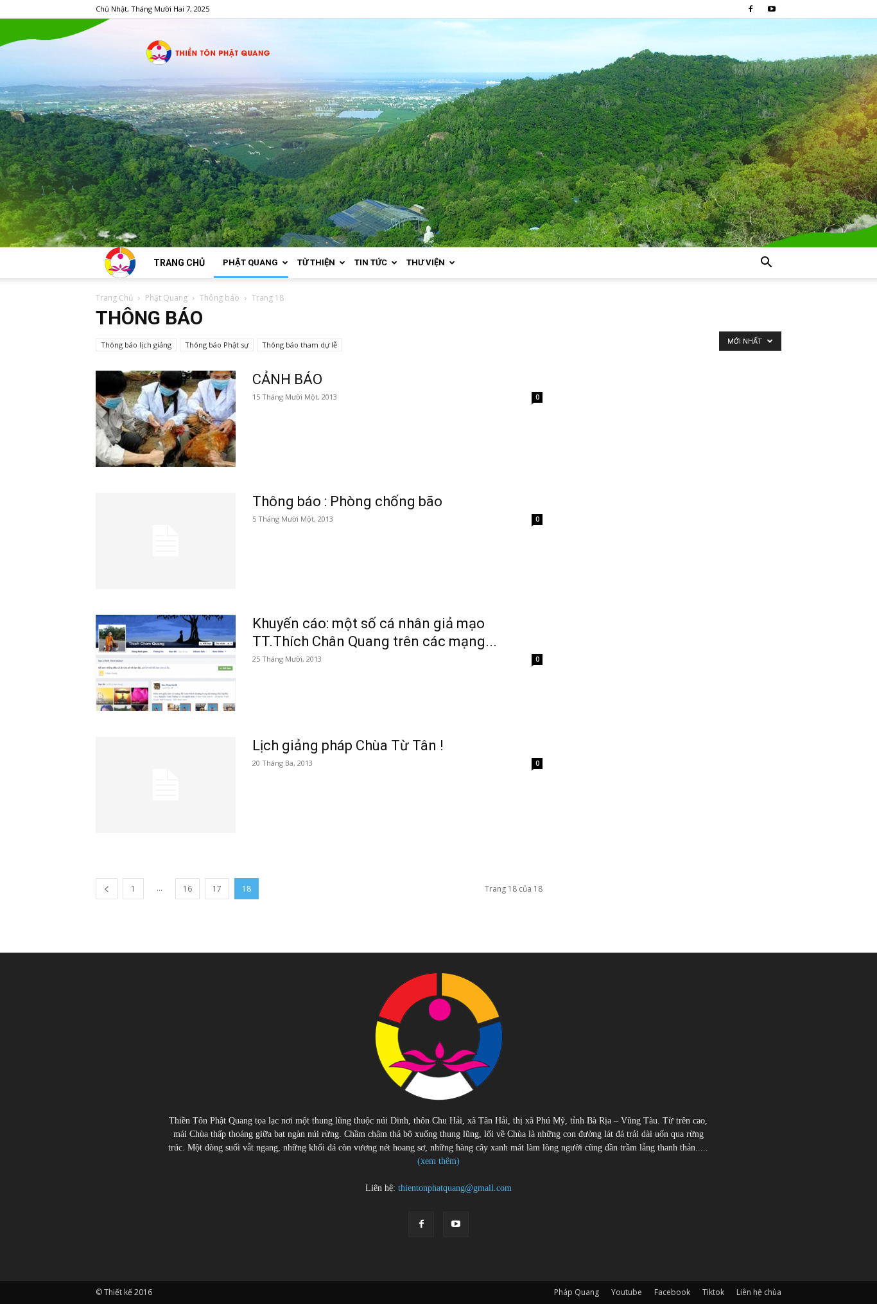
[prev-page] (106, 888)
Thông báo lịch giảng (136, 344)
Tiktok (713, 1292)
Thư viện (425, 262)
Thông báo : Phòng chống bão (347, 501)
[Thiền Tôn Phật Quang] (438, 133)
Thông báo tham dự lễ (299, 344)
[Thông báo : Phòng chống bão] (166, 541)
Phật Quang (250, 262)
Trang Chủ (114, 297)
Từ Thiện (316, 262)
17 (217, 888)
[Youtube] (771, 9)
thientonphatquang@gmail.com (455, 1188)
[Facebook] (750, 9)
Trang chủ (179, 263)
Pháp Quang (576, 1292)
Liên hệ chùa (758, 1292)
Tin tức (370, 262)
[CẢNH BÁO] (166, 419)
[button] (766, 264)
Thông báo (219, 297)
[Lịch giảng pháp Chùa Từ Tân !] (166, 785)
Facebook (672, 1292)
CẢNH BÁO (287, 379)
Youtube (626, 1292)
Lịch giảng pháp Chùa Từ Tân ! (348, 745)
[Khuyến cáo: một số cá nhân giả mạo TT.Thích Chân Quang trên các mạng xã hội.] (166, 663)
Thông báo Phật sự (216, 344)
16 (187, 888)
